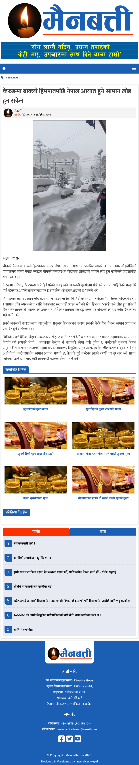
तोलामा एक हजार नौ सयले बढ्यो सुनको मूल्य (103, 498)
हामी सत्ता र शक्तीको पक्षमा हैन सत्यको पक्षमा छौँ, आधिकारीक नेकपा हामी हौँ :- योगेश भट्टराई (65, 572)
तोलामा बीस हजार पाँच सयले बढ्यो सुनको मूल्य (103, 453)
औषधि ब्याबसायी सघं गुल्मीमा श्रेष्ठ (33, 586)
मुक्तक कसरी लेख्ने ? (24, 543)
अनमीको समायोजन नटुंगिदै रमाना (32, 557)
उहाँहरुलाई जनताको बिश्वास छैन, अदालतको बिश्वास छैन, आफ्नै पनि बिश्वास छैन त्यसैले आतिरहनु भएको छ (72, 601)
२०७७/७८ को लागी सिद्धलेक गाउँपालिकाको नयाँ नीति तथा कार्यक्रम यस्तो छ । (57, 615)
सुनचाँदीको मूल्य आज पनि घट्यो (103, 409)
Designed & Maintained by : (69, 761)
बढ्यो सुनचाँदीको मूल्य (35, 498)
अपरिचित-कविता (23, 629)
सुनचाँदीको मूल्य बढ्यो (35, 409)
